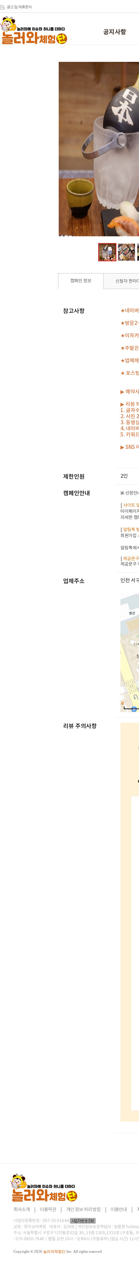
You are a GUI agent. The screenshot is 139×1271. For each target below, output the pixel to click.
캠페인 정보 (80, 281)
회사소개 (21, 1210)
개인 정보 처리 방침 (83, 1210)
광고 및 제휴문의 (19, 7)
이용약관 (48, 1210)
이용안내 (119, 1210)
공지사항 (114, 32)
